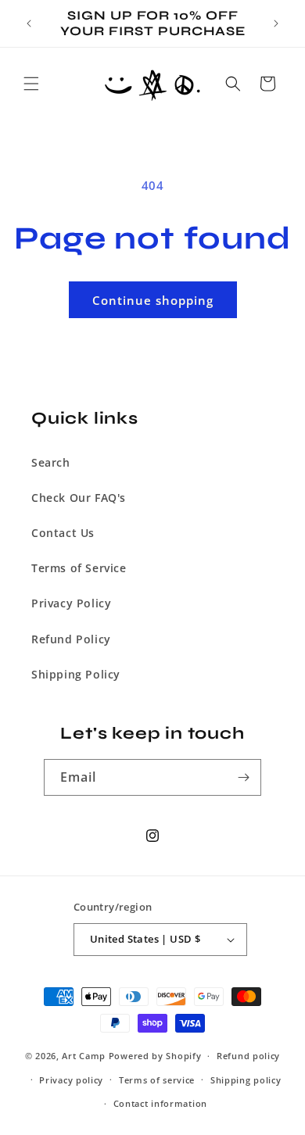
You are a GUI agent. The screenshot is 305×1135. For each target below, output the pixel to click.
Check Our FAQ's (78, 497)
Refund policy (248, 1056)
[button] (31, 83)
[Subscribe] (243, 777)
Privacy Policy (71, 603)
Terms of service (157, 1080)
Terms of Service (79, 567)
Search (50, 462)
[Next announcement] (276, 23)
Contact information (160, 1103)
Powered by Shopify (155, 1056)
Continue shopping (153, 300)
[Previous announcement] (29, 23)
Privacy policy (71, 1080)
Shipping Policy (75, 674)
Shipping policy (246, 1080)
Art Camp (84, 1056)
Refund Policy (71, 639)
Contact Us (63, 532)
